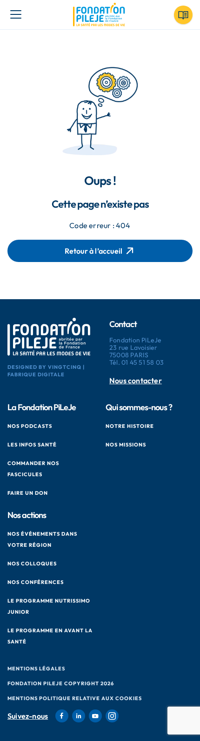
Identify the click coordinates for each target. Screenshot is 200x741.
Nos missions (126, 444)
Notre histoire (130, 426)
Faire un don (27, 493)
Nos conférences (35, 582)
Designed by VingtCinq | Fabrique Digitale (46, 371)
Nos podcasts (29, 426)
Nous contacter (135, 380)
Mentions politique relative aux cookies (74, 698)
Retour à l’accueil (94, 251)
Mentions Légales (36, 668)
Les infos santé (32, 444)
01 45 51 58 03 (142, 362)
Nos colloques (32, 563)
